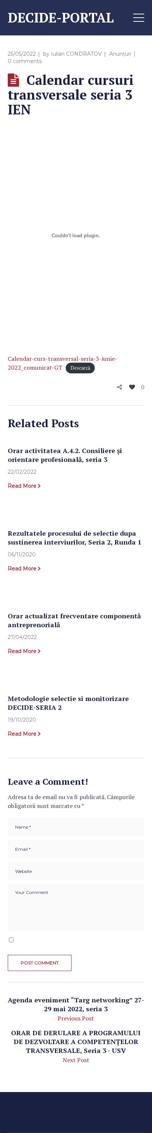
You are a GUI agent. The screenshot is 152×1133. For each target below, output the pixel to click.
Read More (22, 486)
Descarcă (80, 368)
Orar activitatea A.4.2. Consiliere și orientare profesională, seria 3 (65, 455)
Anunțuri (120, 54)
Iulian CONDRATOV (76, 54)
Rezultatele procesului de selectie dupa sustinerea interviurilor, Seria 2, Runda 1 (74, 537)
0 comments (25, 61)
